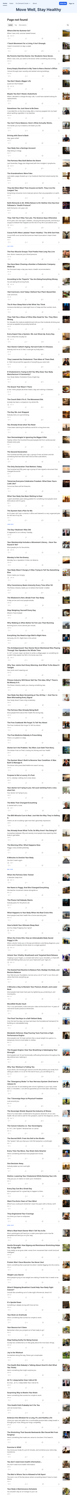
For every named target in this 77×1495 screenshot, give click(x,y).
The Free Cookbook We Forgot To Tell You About (27, 723)
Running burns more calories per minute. (21, 625)
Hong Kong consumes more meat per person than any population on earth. (33, 193)
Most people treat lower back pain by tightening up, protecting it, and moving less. (31, 993)
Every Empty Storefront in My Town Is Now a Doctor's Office (32, 69)
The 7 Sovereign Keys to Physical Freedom (25, 1098)
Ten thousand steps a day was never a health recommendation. (29, 269)
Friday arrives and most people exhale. (20, 600)
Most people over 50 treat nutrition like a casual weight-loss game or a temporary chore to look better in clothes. (31, 1039)
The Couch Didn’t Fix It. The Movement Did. (25, 399)
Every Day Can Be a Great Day (19, 1189)
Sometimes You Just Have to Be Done (22, 108)
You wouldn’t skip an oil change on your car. (22, 1492)
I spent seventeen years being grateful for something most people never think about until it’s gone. (32, 500)
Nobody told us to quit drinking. (18, 415)
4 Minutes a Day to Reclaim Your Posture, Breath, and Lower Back (32, 988)
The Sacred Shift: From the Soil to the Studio (25, 1138)
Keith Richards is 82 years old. (17, 208)
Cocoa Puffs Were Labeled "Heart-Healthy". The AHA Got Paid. (33, 233)
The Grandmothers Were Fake (19, 173)
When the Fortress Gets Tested (20, 875)
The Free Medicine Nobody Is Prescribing (24, 735)
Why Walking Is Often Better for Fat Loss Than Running (30, 623)
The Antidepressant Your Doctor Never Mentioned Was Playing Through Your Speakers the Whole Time (33, 649)
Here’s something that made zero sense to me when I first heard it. (30, 1437)
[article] (38, 34)
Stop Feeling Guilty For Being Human (22, 1340)
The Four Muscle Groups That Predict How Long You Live (31, 252)
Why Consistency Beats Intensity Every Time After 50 (30, 585)
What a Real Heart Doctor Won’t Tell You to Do (26, 1231)
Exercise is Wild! (14, 1447)
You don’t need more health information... (24, 1462)
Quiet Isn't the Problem (15, 84)
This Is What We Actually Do (17, 337)
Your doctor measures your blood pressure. (22, 254)
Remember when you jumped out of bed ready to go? (25, 1330)
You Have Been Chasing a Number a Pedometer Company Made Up (31, 265)
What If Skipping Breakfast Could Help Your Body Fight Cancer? (30, 1288)
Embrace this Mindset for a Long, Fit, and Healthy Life (29, 1418)
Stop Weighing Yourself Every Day (21, 610)
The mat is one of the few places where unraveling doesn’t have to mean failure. (32, 1478)
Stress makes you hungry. (16, 575)
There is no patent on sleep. (16, 738)
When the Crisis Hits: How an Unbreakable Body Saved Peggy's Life (30, 939)
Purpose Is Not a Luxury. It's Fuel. (21, 775)
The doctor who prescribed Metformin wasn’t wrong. (25, 765)
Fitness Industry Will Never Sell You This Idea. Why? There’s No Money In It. (32, 681)
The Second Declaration (17, 452)
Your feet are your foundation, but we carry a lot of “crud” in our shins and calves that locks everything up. (32, 976)
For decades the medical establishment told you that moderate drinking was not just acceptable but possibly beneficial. (33, 323)
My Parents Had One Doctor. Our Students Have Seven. (30, 56)
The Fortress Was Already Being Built (22, 710)
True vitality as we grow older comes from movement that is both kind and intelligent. (33, 1251)
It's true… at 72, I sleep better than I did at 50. (23, 1383)
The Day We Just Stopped (18, 412)
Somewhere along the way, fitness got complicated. (25, 1355)
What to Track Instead (14, 613)
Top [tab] (16, 25)
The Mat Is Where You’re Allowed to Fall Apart (26, 1474)
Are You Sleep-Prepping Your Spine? (19, 928)
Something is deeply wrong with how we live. (23, 1305)
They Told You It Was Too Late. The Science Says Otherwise (32, 218)
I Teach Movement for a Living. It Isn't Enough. (26, 43)
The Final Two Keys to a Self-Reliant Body (24, 1018)
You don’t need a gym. (15, 860)
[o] (66, 860)
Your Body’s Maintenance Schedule (22, 1489)
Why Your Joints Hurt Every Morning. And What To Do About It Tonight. (33, 666)
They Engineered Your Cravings (20, 1214)
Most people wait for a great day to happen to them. (25, 1191)
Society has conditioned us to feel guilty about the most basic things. (31, 1343)
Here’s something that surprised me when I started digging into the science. (33, 1265)
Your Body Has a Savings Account (21, 148)
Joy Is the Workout (15, 1353)
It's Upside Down (14, 1302)
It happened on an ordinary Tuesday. (19, 532)
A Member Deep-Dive (14, 877)
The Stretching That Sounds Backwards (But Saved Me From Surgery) (32, 1433)
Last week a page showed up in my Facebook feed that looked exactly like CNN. (32, 177)
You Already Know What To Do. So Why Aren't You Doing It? (32, 830)
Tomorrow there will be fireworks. (19, 486)
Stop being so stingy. (14, 151)
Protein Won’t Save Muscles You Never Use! (25, 1262)
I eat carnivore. (12, 295)
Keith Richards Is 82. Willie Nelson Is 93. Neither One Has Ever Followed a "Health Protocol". (33, 204)
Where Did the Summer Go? (18, 31)
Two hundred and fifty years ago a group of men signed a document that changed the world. (32, 470)
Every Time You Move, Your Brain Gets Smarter (26, 1151)
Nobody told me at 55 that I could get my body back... (26, 349)
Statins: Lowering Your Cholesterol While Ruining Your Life (32, 1176)
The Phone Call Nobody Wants (20, 900)
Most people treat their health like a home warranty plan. (27, 915)
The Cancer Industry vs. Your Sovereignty (24, 1126)
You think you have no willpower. (18, 1216)
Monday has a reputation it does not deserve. (22, 560)
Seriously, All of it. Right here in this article (21, 638)
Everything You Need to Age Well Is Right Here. (27, 635)
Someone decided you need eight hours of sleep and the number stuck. (31, 307)
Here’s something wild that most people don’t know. (25, 1154)
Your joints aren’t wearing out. (17, 670)
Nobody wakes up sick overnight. (18, 1166)
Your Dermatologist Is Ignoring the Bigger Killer (27, 437)
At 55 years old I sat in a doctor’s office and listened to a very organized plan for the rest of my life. (33, 514)
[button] (5, 3)
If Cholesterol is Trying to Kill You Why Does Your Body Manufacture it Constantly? (30, 373)
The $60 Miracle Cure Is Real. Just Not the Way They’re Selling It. (33, 817)
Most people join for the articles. (18, 547)
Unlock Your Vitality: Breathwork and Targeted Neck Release (32, 955)
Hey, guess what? (13, 138)
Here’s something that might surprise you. (21, 1370)
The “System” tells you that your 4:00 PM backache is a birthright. (29, 1141)
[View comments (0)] (26, 38)
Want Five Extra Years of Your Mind (22, 1201)
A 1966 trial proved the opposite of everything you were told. (28, 362)
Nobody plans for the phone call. (18, 903)
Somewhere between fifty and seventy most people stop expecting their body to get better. (32, 834)
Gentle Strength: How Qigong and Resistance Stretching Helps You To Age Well (33, 1246)
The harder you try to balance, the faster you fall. (24, 126)
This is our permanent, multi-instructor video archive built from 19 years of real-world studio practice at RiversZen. (33, 1007)
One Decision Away (15, 1163)
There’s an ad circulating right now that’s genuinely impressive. (29, 821)
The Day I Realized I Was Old (19, 530)
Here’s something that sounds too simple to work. (24, 1317)
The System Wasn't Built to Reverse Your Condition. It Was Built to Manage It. (31, 761)
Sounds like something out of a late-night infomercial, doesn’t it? (29, 1292)
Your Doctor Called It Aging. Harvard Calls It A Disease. (30, 347)
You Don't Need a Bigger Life (19, 81)
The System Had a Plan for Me (19, 511)
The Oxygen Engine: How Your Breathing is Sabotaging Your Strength (32, 1051)
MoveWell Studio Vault (16, 1004)
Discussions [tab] (22, 25)
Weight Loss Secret (15, 1275)
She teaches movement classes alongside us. (22, 890)
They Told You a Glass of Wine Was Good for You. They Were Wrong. (32, 318)
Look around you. (13, 1101)
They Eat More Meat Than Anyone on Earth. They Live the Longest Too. (31, 189)
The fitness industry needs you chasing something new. (26, 685)
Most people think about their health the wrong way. (25, 713)
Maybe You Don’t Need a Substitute (22, 94)
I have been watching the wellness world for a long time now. (28, 427)
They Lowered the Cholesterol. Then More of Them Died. (30, 359)
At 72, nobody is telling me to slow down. (21, 778)
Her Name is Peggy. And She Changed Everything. (28, 888)
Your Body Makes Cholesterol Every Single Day (23, 377)
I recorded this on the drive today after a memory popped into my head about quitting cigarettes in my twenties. (32, 112)
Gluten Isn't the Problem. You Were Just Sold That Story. (30, 748)
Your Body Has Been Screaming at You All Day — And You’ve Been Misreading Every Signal (32, 696)
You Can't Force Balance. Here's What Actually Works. (29, 123)
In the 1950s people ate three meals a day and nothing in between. (30, 389)
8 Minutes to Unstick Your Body (20, 858)
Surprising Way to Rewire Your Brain (22, 1393)
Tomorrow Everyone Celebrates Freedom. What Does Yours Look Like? (32, 482)
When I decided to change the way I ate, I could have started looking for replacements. (32, 97)
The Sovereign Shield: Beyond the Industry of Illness (29, 1111)
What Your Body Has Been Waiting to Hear (25, 496)
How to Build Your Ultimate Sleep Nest (23, 925)
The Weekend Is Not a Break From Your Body (25, 598)
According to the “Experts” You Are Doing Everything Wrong (32, 279)
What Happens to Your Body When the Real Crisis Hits (30, 913)
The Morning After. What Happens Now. (24, 845)
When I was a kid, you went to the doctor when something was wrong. (31, 59)
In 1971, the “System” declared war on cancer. (23, 1128)
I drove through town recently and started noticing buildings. (28, 71)
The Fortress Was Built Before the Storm (24, 161)
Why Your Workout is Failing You (20, 1067)
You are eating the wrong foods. (18, 282)
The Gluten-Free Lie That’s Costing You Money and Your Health (28, 750)
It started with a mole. (14, 805)
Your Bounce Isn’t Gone (17, 1327)
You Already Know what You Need (21, 425)
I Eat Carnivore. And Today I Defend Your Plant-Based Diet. (31, 292)
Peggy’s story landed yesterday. (18, 848)
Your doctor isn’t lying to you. (17, 793)
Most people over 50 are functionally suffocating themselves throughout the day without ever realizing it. (33, 1056)
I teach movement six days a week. (19, 46)
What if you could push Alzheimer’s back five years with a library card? (31, 1204)
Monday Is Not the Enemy (18, 557)
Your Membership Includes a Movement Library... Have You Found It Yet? (32, 543)
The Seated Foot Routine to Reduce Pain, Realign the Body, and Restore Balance (33, 971)
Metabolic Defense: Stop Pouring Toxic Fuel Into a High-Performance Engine (30, 1034)
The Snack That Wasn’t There (19, 387)
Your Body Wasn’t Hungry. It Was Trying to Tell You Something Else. (33, 571)
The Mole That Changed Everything (22, 803)
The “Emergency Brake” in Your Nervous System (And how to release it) (32, 1083)
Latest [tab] (10, 25)
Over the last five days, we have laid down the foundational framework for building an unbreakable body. (33, 1022)
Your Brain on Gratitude (17, 1315)
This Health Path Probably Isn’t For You (23, 1405)
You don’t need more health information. (21, 1464)
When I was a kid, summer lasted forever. (21, 33)
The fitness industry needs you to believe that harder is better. (28, 588)
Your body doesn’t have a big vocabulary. (21, 700)
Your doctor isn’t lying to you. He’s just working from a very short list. (32, 789)
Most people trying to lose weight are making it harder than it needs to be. (33, 1277)
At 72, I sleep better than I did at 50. (22, 1380)
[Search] (68, 25)
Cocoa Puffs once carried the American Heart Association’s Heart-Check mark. (31, 236)
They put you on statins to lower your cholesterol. (24, 1179)
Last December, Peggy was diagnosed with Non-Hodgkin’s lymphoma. (31, 163)
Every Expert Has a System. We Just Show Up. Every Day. (31, 334)
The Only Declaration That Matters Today (24, 467)
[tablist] (17, 25)
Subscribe (63, 3)
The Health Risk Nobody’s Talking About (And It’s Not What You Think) (32, 1366)
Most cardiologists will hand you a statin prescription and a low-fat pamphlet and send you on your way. (30, 1234)
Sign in (71, 3)
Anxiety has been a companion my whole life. (23, 402)
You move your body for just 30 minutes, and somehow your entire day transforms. (32, 1451)
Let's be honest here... (14, 1408)
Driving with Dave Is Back (17, 136)
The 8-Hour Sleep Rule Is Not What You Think (26, 304)
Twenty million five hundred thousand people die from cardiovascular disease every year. (31, 441)
